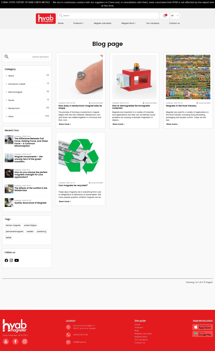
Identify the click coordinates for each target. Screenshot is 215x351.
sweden (30, 232)
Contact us (174, 23)
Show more (65, 124)
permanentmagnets (14, 232)
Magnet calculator (102, 23)
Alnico (11, 76)
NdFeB (8, 238)
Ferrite (11, 100)
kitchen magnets (13, 225)
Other (11, 117)
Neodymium (14, 108)
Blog (137, 331)
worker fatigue (30, 225)
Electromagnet (15, 92)
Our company (152, 23)
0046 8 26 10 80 (80, 335)
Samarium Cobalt (16, 84)
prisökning (41, 232)
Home (60, 23)
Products (77, 23)
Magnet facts (128, 23)
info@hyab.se (79, 342)
